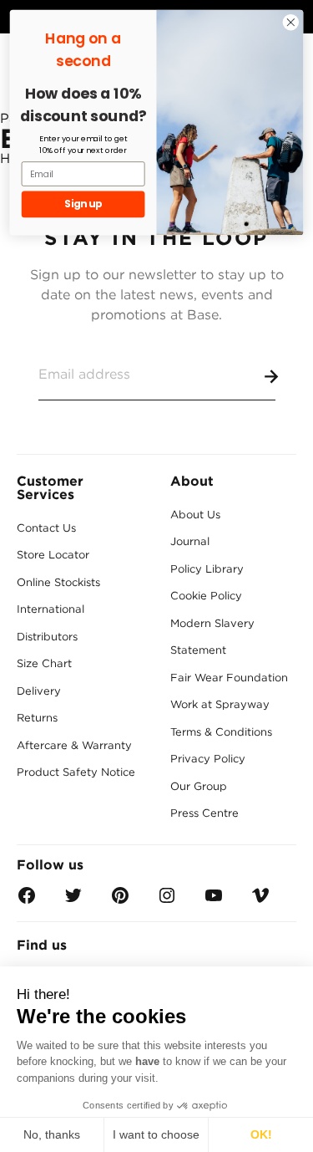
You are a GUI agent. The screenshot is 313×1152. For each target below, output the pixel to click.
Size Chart (44, 663)
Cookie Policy (206, 595)
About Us (195, 514)
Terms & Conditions (221, 732)
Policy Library (207, 569)
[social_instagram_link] (167, 901)
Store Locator (53, 554)
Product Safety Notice (76, 772)
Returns (37, 717)
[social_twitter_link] (73, 901)
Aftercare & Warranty (74, 745)
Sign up (83, 204)
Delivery (39, 691)
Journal (190, 541)
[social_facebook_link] (27, 901)
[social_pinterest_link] (120, 901)
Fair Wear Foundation (229, 677)
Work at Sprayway (220, 704)
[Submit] (268, 373)
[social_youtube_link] (214, 901)
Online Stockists (58, 582)
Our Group (198, 786)
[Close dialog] (291, 22)
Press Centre (204, 813)
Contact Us (46, 528)
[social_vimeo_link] (260, 901)
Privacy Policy (207, 758)
